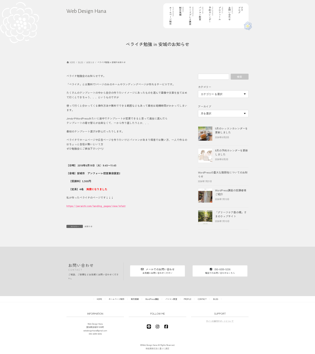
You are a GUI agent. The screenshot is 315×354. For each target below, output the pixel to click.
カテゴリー (204, 87)
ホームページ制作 (116, 299)
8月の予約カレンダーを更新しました (231, 152)
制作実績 (135, 299)
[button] (157, 271)
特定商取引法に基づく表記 (157, 348)
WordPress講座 (152, 299)
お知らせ (88, 226)
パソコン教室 (171, 299)
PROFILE (187, 299)
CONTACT (202, 299)
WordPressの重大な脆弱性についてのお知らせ (223, 174)
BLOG (215, 299)
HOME (99, 299)
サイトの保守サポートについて (220, 321)
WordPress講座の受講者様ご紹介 (230, 192)
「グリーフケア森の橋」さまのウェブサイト (231, 214)
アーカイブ (204, 106)
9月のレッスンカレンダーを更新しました (231, 130)
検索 (239, 77)
